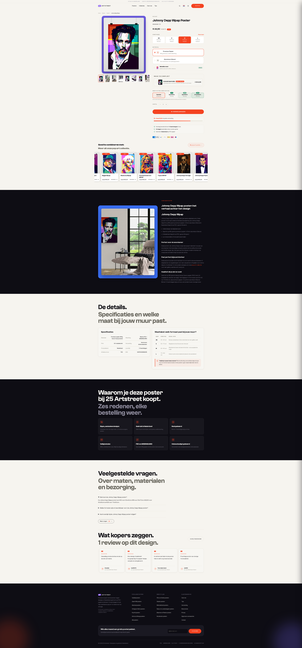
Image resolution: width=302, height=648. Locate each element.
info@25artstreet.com (102, 612)
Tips (156, 6)
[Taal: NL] (184, 6)
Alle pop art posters (195, 145)
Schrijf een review (195, 539)
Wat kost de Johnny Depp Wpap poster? (113, 497)
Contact (184, 620)
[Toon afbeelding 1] (101, 78)
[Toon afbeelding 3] (114, 78)
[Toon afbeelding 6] (134, 78)
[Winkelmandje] (188, 5)
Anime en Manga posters (138, 616)
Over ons (149, 6)
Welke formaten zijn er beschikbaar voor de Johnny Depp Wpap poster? (124, 508)
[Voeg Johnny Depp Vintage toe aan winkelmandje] (175, 180)
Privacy (183, 612)
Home (99, 13)
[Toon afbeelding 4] (121, 78)
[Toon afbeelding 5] (127, 78)
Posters (134, 6)
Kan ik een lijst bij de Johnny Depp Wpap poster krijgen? (118, 514)
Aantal (155, 104)
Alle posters (135, 620)
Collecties (142, 6)
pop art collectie (197, 265)
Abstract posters (136, 605)
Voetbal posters (136, 598)
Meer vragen (105, 521)
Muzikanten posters (162, 616)
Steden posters (161, 601)
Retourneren (185, 609)
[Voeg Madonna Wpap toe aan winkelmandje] (120, 180)
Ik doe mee (195, 631)
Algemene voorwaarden (188, 616)
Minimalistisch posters (162, 605)
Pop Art (108, 13)
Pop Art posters (136, 612)
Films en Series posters (163, 598)
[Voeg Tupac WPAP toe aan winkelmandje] (157, 180)
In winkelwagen (178, 112)
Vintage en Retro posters (138, 609)
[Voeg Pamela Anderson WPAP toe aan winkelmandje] (138, 180)
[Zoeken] (179, 5)
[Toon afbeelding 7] (140, 78)
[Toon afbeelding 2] (107, 78)
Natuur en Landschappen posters (165, 609)
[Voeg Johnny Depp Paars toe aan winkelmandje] (194, 180)
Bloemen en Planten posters (164, 612)
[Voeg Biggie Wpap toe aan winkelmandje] (101, 180)
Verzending (185, 605)
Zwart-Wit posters (136, 601)
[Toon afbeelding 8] (147, 78)
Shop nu (197, 5)
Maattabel (201, 34)
